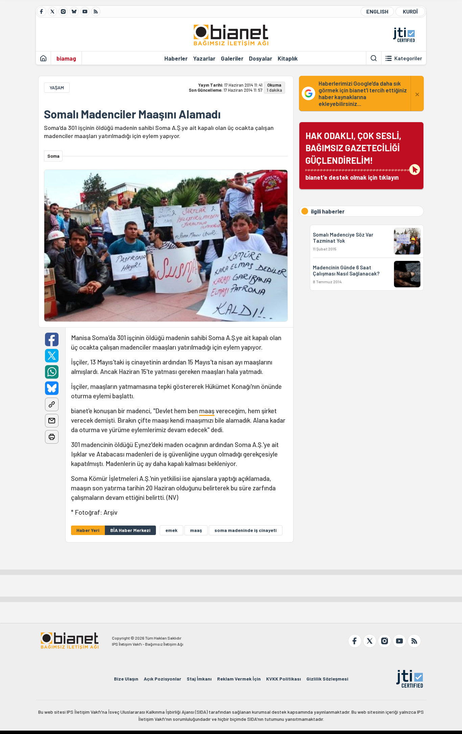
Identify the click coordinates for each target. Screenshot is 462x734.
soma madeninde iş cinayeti (245, 530)
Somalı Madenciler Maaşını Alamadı (132, 114)
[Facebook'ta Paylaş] (52, 339)
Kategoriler (408, 58)
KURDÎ (410, 11)
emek (171, 530)
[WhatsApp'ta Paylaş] (52, 372)
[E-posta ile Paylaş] (52, 420)
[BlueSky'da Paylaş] (52, 388)
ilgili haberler (328, 211)
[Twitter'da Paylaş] (52, 355)
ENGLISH (377, 11)
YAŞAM (57, 87)
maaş (206, 411)
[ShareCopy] (52, 404)
